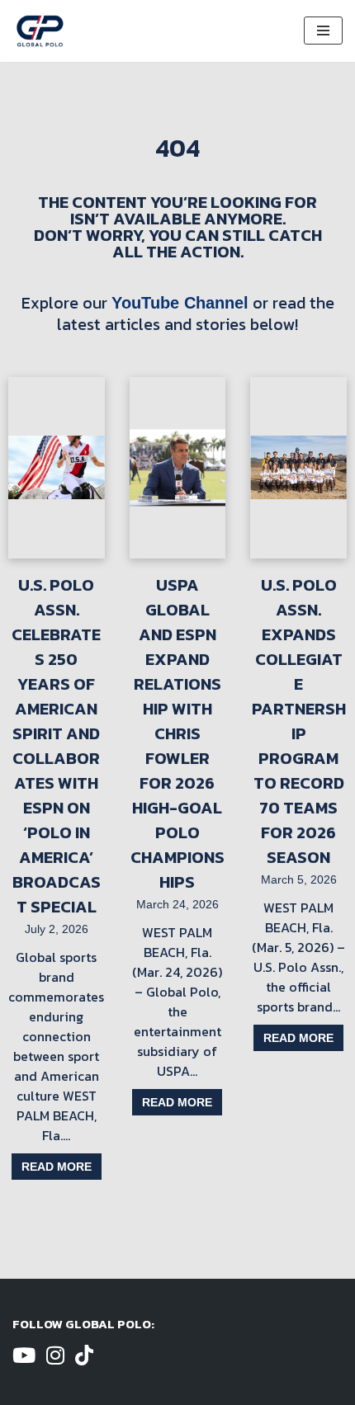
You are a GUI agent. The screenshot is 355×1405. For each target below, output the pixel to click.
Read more (56, 1166)
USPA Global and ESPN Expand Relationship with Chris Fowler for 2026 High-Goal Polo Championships (177, 733)
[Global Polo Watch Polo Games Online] (40, 31)
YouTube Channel (179, 303)
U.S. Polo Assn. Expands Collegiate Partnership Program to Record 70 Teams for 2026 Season (299, 721)
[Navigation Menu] (323, 31)
